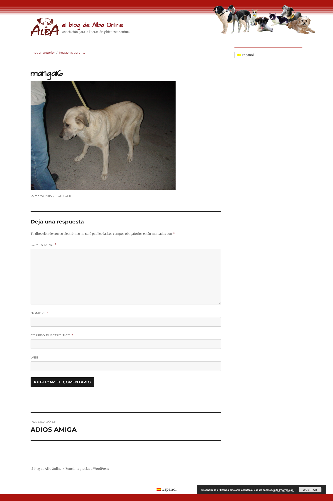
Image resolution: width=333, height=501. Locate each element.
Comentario (44, 245)
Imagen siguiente (72, 52)
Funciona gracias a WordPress (87, 469)
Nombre (40, 313)
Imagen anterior (43, 52)
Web (35, 357)
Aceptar (310, 490)
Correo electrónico (52, 335)
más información (283, 490)
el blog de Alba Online (92, 25)
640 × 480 (63, 196)
